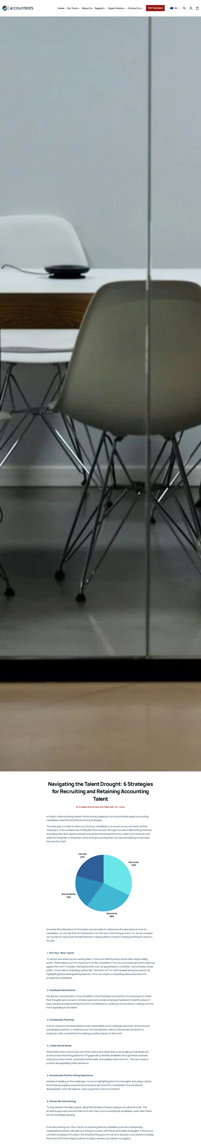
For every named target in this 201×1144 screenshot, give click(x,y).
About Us (87, 8)
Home (61, 8)
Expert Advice (116, 8)
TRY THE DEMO (155, 8)
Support (99, 8)
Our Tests (72, 8)
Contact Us (134, 8)
